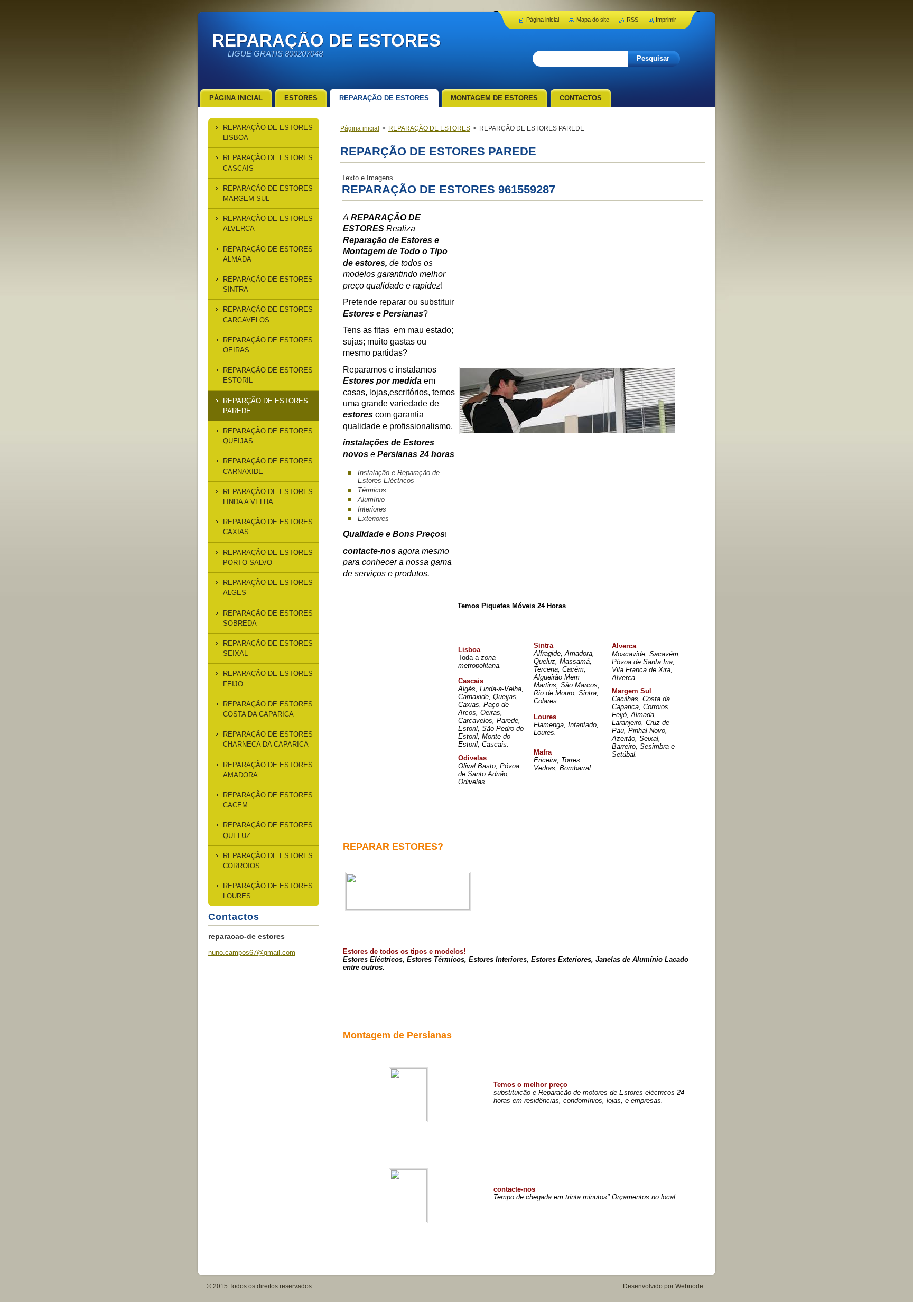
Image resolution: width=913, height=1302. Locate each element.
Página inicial (359, 128)
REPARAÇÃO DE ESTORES (429, 128)
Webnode (689, 1286)
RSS (632, 19)
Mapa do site (592, 19)
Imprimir (666, 19)
